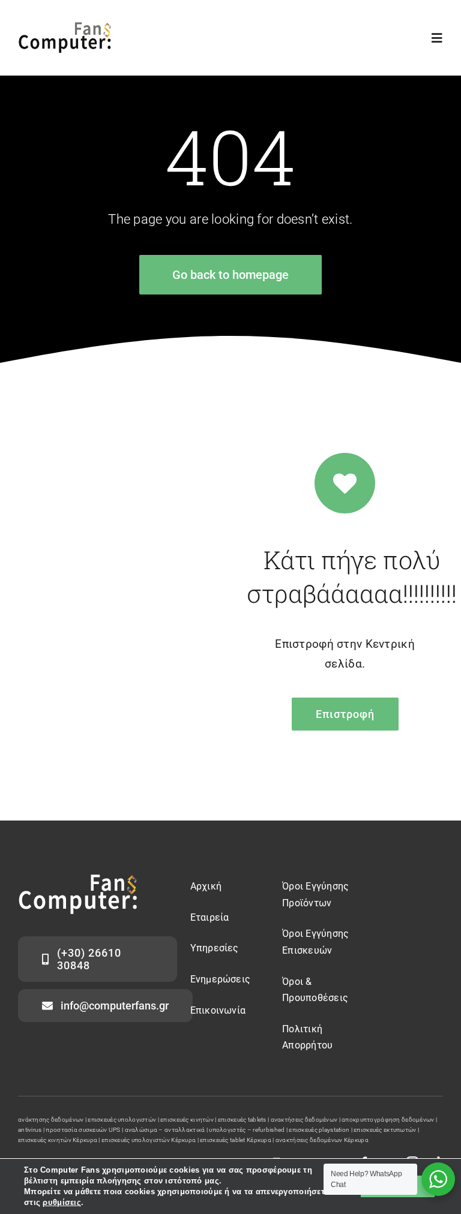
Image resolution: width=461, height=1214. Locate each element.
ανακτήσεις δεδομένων (304, 1119)
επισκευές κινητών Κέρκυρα (57, 1140)
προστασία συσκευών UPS (83, 1129)
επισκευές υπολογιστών (122, 1119)
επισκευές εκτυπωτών (385, 1129)
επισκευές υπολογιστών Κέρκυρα (148, 1140)
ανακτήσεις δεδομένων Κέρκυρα (322, 1140)
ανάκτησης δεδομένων (50, 1119)
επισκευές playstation (319, 1129)
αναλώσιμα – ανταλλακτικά (165, 1129)
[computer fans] (65, 28)
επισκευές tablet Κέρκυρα (235, 1140)
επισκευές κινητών (187, 1119)
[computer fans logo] (78, 880)
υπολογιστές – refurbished (247, 1129)
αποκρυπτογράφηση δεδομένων (388, 1119)
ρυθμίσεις (62, 1202)
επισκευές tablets (242, 1119)
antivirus (30, 1129)
